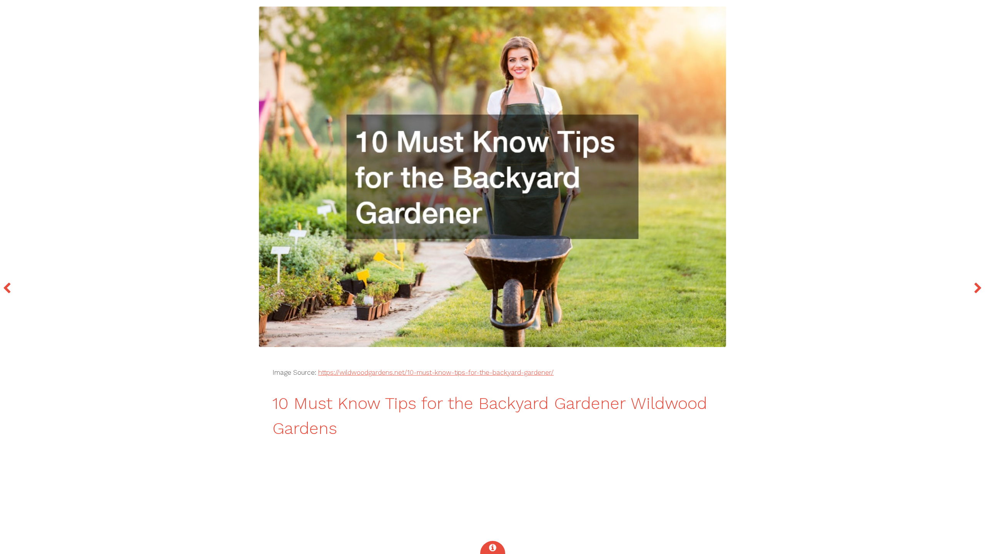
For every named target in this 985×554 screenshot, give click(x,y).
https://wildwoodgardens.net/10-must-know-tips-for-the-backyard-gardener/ (436, 372)
